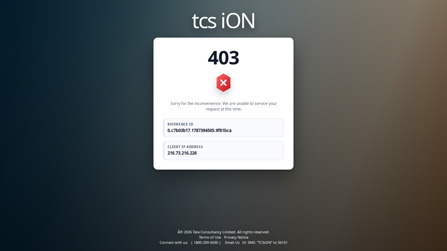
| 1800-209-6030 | (206, 242)
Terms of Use (210, 237)
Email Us (232, 242)
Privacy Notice (236, 237)
